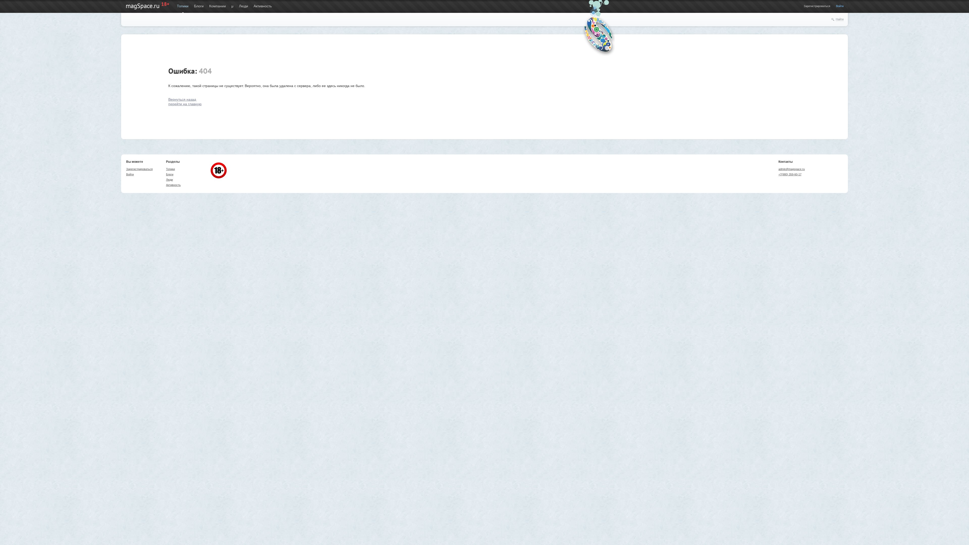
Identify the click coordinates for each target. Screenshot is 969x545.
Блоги (199, 6)
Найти (840, 19)
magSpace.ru (142, 6)
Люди (243, 6)
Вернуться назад (182, 99)
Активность (263, 6)
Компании (217, 6)
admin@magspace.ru (791, 169)
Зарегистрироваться (817, 6)
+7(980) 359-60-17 (789, 174)
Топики (183, 6)
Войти (840, 6)
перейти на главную (185, 104)
